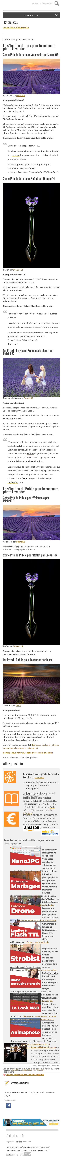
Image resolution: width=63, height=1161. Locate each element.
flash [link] (52, 807)
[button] (8, 1105)
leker (18, 705)
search (57, 3)
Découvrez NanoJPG (20, 874)
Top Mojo (27, 1147)
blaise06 (14, 1070)
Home (8, 1147)
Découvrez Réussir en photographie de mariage (32, 905)
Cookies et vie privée (15, 1155)
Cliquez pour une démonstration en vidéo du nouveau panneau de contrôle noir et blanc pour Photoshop (33, 1019)
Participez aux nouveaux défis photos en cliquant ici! (28, 752)
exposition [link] (28, 478)
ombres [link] (30, 453)
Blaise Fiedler (38, 1047)
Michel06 (20, 95)
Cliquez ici (39, 777)
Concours (40, 1070)
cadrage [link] (15, 155)
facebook (26, 1154)
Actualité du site (29, 1070)
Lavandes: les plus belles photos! (16, 27)
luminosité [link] (13, 482)
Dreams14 (18, 269)
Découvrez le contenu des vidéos (41, 970)
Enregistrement (47, 3)
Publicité (17, 1147)
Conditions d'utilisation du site (34, 1150)
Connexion (35, 3)
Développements (40, 1147)
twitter (29, 1154)
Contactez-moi (12, 1150)
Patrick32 (28, 398)
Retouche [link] (53, 973)
